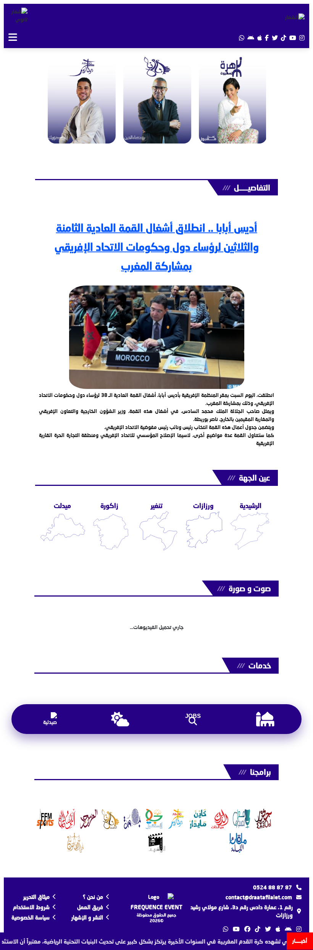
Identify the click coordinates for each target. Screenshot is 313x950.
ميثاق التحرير (36, 897)
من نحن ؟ (93, 897)
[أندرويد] (250, 38)
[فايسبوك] (267, 38)
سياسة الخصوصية (30, 917)
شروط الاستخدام (31, 907)
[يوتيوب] (292, 38)
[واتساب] (241, 38)
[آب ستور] (259, 38)
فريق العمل (90, 907)
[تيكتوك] (283, 38)
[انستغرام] (302, 38)
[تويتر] (275, 38)
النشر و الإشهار (87, 917)
